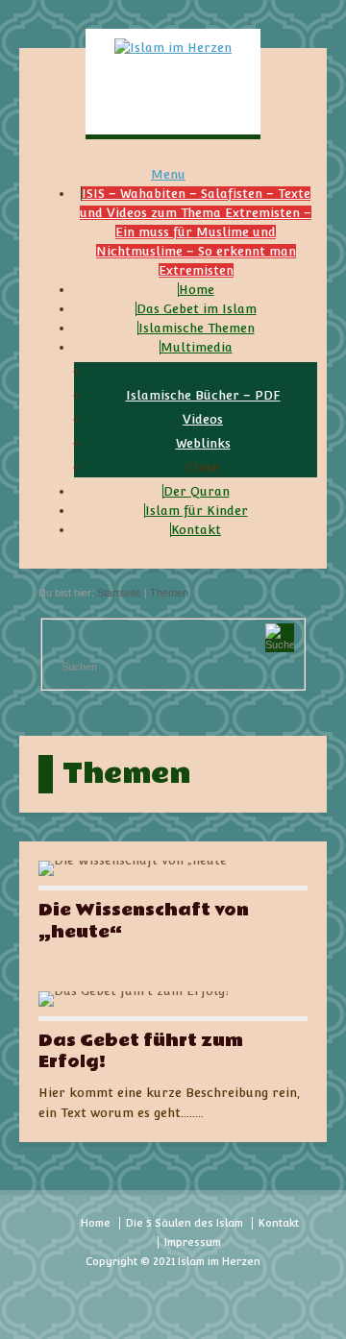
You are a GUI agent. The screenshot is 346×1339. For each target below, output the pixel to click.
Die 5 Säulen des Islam (184, 1223)
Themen (169, 592)
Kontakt (279, 1223)
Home (96, 1223)
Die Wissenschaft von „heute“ (143, 920)
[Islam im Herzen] (173, 47)
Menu (168, 174)
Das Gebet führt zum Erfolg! (140, 1051)
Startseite (119, 592)
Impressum (192, 1242)
